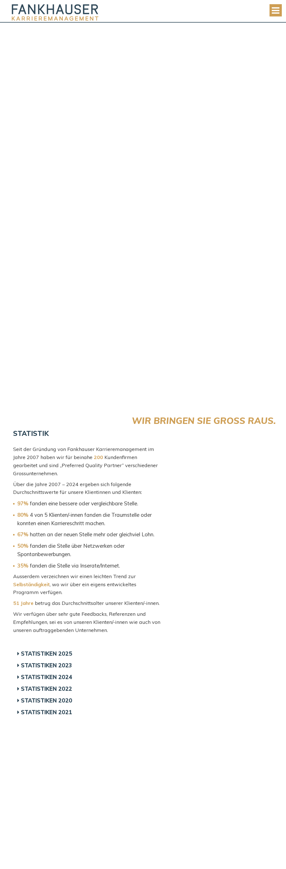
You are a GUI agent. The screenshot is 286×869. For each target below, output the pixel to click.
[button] (89, 654)
